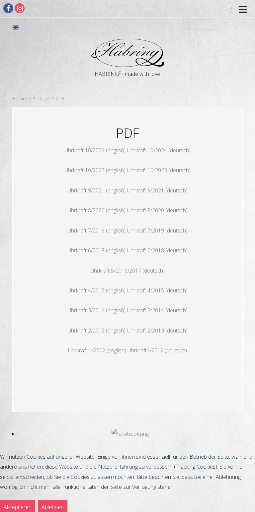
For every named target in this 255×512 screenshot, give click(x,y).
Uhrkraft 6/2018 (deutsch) (157, 250)
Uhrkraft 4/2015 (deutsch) (157, 290)
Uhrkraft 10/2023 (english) (95, 170)
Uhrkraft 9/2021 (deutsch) (157, 190)
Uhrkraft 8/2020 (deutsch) (157, 210)
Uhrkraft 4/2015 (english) (96, 290)
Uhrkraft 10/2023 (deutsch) (159, 170)
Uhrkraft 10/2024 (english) (95, 150)
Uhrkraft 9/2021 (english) (96, 190)
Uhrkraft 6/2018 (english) (96, 250)
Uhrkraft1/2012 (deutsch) (157, 350)
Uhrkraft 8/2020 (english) (96, 210)
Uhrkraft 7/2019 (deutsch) (157, 230)
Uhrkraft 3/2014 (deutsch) (157, 310)
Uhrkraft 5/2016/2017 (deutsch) (127, 270)
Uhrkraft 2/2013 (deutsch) (157, 330)
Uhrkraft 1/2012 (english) (97, 350)
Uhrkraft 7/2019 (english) (96, 230)
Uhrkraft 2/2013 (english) (96, 330)
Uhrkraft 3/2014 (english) (96, 310)
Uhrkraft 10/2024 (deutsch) (159, 150)
